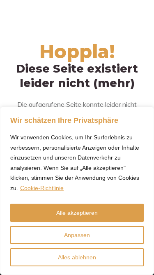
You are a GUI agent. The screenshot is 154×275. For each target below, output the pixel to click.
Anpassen (77, 235)
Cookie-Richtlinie (42, 188)
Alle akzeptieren (77, 212)
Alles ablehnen (77, 257)
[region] (77, 191)
